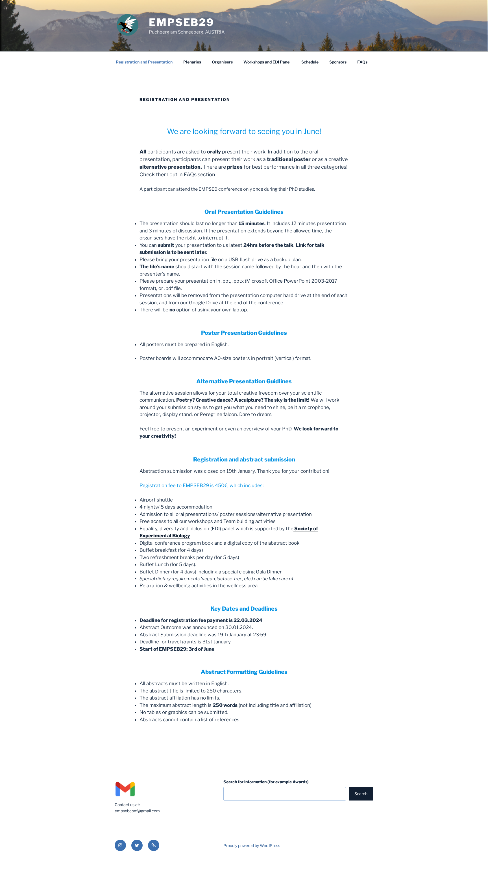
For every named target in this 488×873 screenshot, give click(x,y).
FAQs (362, 62)
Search (360, 793)
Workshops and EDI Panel (267, 62)
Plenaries (192, 62)
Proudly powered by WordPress (251, 845)
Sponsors (338, 62)
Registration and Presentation (144, 62)
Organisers (222, 62)
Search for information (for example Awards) (266, 781)
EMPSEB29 (181, 22)
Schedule (310, 62)
